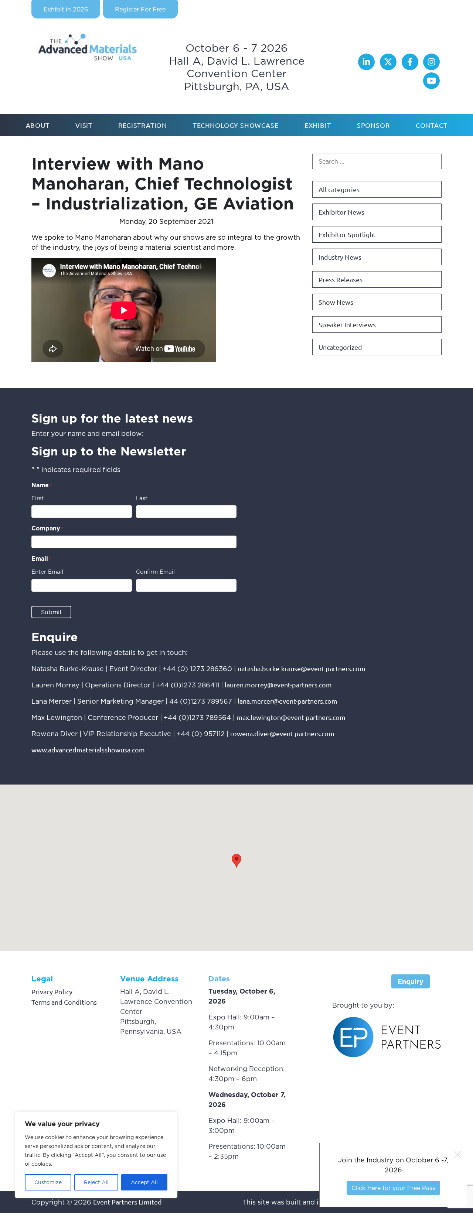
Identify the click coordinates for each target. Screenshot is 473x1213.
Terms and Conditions (64, 1002)
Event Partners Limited (127, 1202)
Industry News (340, 257)
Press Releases (341, 279)
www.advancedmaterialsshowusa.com (88, 750)
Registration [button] (142, 125)
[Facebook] (411, 67)
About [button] (38, 125)
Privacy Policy (51, 991)
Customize (48, 1182)
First (37, 498)
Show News (336, 302)
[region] (96, 1155)
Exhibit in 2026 (66, 9)
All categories (339, 189)
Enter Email (47, 571)
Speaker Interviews (347, 324)
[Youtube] (431, 86)
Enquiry (410, 981)
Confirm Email (155, 571)
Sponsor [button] (373, 125)
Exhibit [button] (317, 125)
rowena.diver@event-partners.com (282, 733)
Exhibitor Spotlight (347, 234)
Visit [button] (83, 125)
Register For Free (140, 9)
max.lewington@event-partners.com (291, 717)
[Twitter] (389, 67)
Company (47, 528)
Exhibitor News (341, 212)
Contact (432, 125)
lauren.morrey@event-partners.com (278, 684)
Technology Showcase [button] (235, 125)
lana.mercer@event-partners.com (287, 701)
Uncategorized (340, 347)
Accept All (144, 1182)
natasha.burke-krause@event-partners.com (301, 668)
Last (141, 498)
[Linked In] (367, 67)
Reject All (96, 1182)
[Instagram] (431, 67)
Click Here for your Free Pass (393, 1188)
